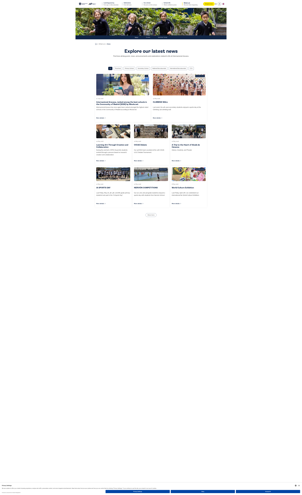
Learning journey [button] (109, 3)
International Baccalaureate (178, 68)
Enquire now (209, 4)
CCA (191, 68)
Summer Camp (162, 37)
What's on (102, 44)
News (136, 37)
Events (148, 37)
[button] (219, 4)
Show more (151, 215)
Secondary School (143, 68)
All (110, 68)
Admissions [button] (127, 3)
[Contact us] (215, 4)
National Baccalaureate (159, 68)
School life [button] (167, 3)
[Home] (87, 4)
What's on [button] (187, 3)
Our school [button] (147, 3)
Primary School (129, 68)
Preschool (118, 68)
